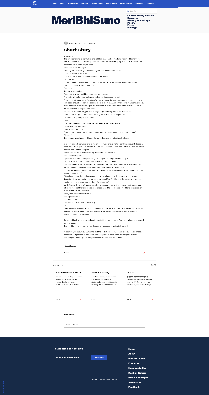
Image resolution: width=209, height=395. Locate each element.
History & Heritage (138, 20)
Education (134, 363)
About (131, 354)
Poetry (131, 23)
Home (131, 349)
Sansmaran (134, 382)
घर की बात (130, 273)
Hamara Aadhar (137, 368)
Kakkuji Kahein (137, 373)
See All (153, 265)
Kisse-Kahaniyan (70, 246)
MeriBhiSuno (85, 20)
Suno (35, 5)
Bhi (34, 3)
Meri (34, 1)
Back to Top (4, 387)
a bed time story (100, 273)
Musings (132, 27)
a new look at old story (68, 273)
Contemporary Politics (140, 15)
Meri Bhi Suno (136, 358)
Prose (130, 25)
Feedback (134, 387)
